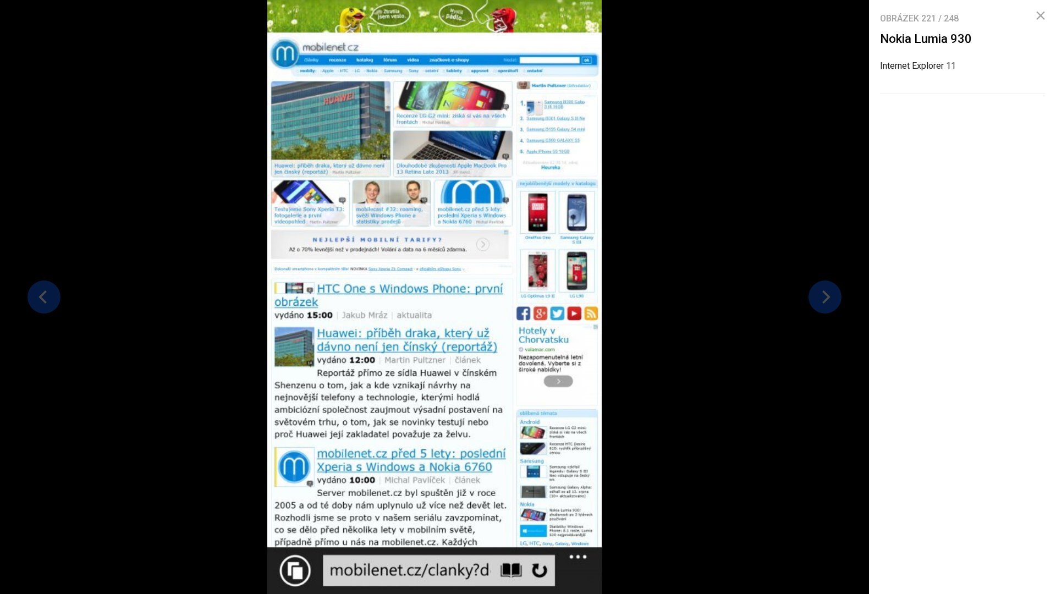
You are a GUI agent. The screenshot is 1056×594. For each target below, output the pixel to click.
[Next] (825, 297)
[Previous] (44, 297)
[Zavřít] (1040, 16)
